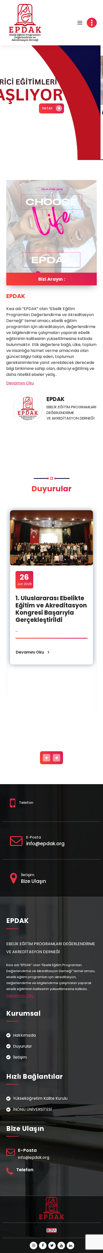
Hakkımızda (24, 1035)
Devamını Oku (20, 383)
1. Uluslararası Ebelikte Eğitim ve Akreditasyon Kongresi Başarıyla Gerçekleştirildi (51, 609)
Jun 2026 (24, 579)
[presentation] (46, 757)
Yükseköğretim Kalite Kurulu (40, 1098)
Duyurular (22, 1046)
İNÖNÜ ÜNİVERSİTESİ (32, 1109)
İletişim (20, 1057)
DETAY (47, 108)
